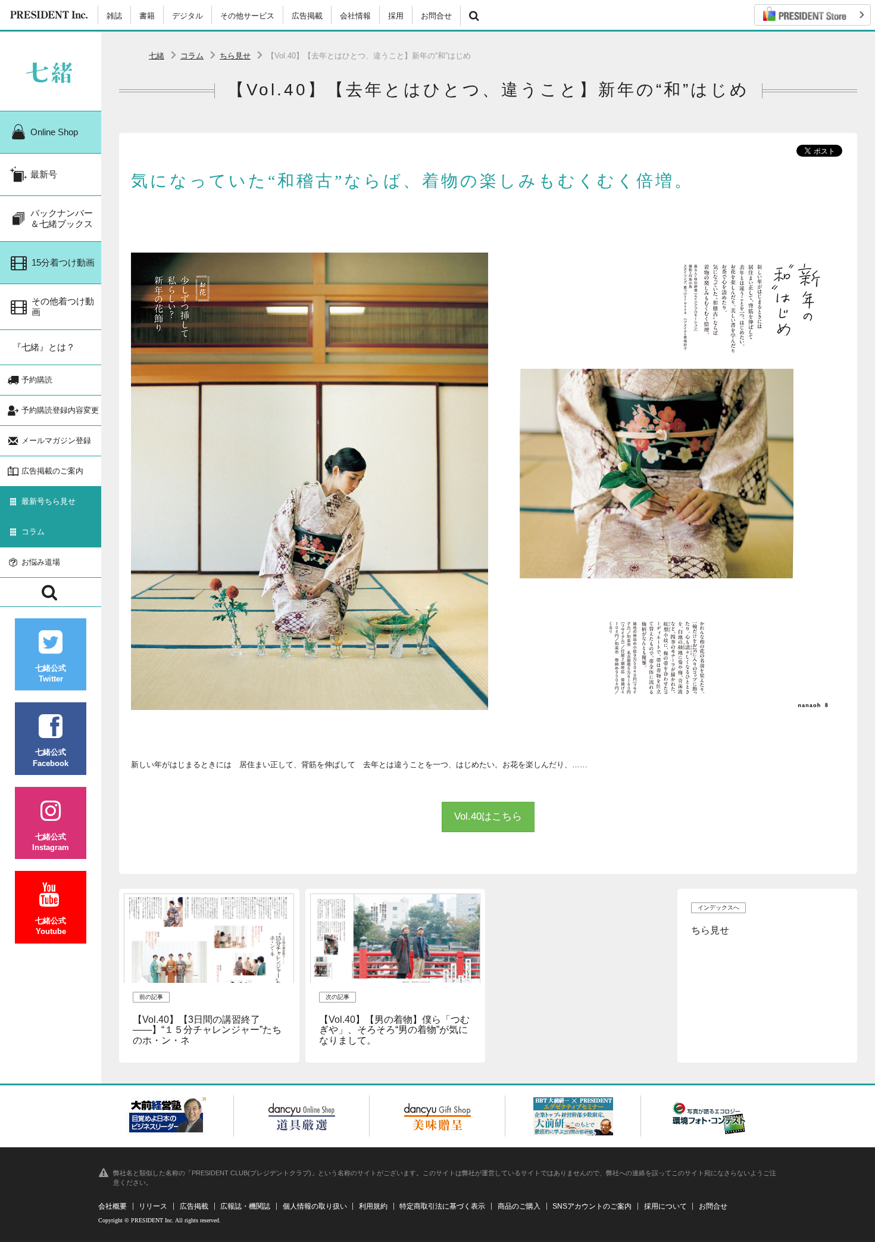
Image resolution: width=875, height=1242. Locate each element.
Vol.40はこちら (488, 816)
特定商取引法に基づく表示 (442, 1206)
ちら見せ (235, 55)
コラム (192, 55)
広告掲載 (307, 15)
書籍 (147, 15)
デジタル (187, 15)
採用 (396, 15)
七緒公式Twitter (50, 673)
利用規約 (373, 1206)
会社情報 (355, 15)
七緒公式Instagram (50, 842)
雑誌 (114, 15)
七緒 (156, 55)
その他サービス (247, 15)
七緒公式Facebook (50, 757)
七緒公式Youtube (50, 926)
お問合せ (436, 15)
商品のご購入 (519, 1206)
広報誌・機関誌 (245, 1206)
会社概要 (112, 1206)
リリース (153, 1206)
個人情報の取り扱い (315, 1206)
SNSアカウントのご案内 (592, 1206)
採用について (665, 1206)
